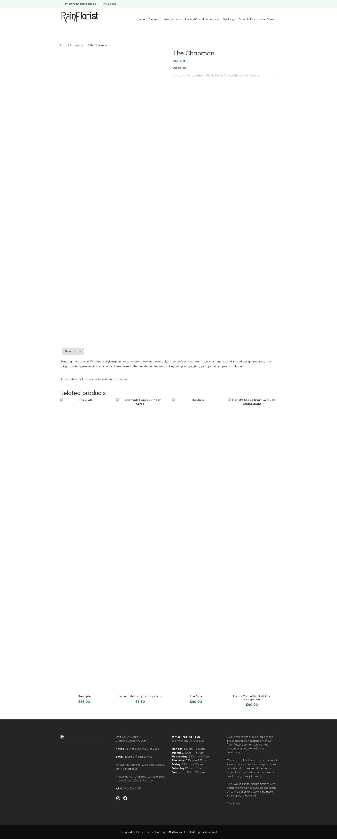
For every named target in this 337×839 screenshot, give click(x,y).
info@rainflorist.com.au (80, 3)
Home (141, 19)
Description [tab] (73, 351)
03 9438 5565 (133, 748)
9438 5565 (109, 3)
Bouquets (154, 19)
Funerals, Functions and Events (257, 19)
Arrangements (172, 19)
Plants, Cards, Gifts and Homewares (237, 75)
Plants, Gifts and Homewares (202, 19)
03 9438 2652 (151, 748)
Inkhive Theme (145, 832)
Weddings (229, 19)
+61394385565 (129, 768)
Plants (210, 75)
